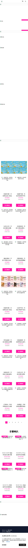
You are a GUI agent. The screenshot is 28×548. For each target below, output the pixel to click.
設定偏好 (4, 544)
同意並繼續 (22, 544)
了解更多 (8, 541)
